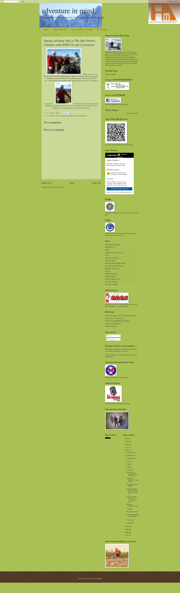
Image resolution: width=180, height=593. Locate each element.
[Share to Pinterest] (73, 113)
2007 (127, 535)
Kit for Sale (102, 29)
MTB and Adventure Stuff (132, 505)
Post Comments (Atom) (57, 187)
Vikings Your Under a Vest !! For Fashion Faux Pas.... (121, 315)
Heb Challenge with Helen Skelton (132, 515)
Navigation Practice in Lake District (132, 480)
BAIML (107, 250)
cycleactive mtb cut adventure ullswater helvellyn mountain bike (68, 116)
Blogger (99, 578)
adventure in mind (68, 10)
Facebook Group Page (112, 258)
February (130, 520)
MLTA (107, 255)
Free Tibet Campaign (111, 284)
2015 (127, 438)
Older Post (96, 183)
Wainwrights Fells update (132, 485)
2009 (127, 529)
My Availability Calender (82, 29)
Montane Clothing (110, 276)
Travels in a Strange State (113, 323)
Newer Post (46, 183)
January (129, 523)
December (130, 452)
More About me (109, 247)
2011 (127, 450)
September (130, 458)
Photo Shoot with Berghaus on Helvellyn (117, 321)
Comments (111, 339)
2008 (127, 532)
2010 (127, 526)
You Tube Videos (110, 260)
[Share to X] (69, 113)
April (128, 467)
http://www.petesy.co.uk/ (112, 279)
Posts (109, 336)
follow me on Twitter (132, 113)
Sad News (130, 509)
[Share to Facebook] (71, 113)
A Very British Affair (111, 326)
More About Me (60, 29)
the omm (107, 271)
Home (46, 29)
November (130, 455)
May (128, 464)
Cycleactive (73, 78)
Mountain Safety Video (112, 268)
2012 (127, 447)
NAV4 (84, 108)
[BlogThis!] (67, 113)
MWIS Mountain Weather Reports (115, 263)
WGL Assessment (132, 512)
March (129, 470)
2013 (127, 444)
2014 (127, 441)
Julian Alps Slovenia (111, 282)
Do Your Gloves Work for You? (114, 318)
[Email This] (65, 113)
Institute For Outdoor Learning (114, 252)
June (128, 461)
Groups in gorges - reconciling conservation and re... (132, 499)
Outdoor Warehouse (111, 274)
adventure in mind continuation (114, 266)
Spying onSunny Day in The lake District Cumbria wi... (132, 491)
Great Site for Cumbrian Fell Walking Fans (132, 474)
